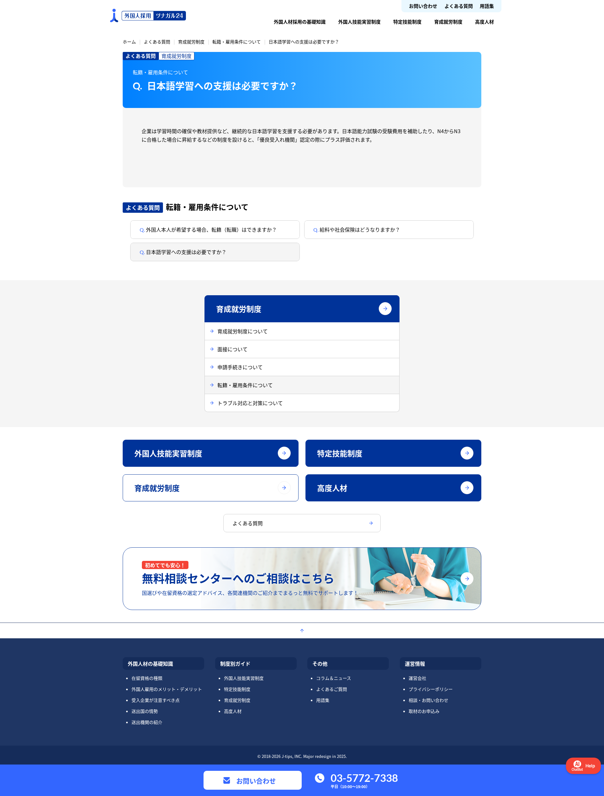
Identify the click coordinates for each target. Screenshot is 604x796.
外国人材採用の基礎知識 (300, 21)
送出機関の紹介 (146, 722)
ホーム (129, 41)
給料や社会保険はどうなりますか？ (359, 229)
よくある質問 (459, 6)
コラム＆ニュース (333, 678)
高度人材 (484, 21)
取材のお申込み (424, 711)
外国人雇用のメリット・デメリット (166, 689)
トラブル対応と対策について (250, 403)
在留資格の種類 (146, 678)
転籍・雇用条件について (236, 41)
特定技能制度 (407, 21)
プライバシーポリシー (431, 689)
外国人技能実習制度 (359, 21)
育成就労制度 (448, 21)
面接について (232, 349)
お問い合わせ (423, 6)
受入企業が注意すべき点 (155, 700)
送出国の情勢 (144, 711)
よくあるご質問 (331, 689)
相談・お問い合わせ (428, 700)
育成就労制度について (242, 331)
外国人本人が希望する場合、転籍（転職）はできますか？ (211, 229)
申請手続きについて (240, 367)
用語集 (487, 6)
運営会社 (417, 678)
